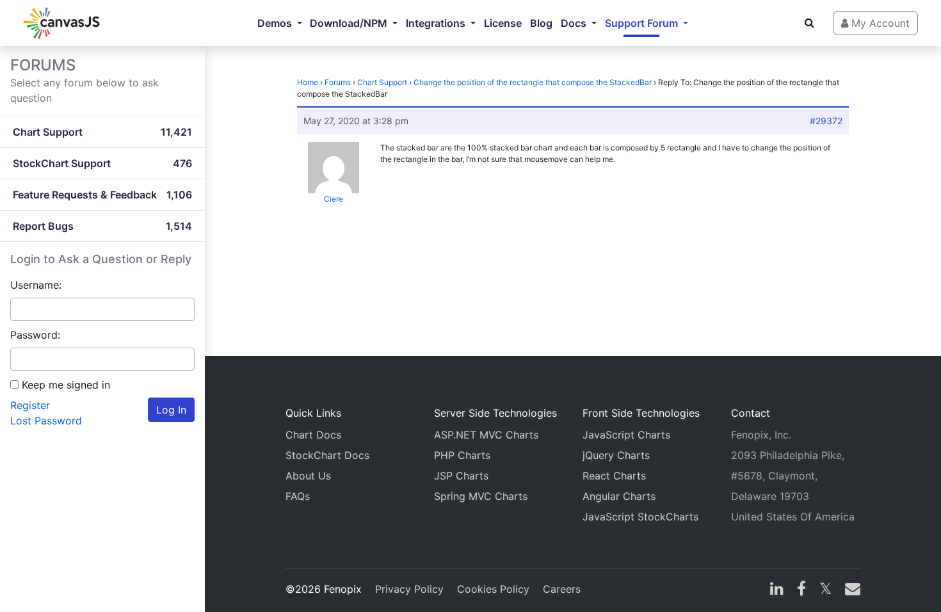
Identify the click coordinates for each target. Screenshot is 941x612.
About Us (308, 475)
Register (30, 405)
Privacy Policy (409, 589)
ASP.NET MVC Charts (486, 434)
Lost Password (46, 420)
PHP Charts (462, 455)
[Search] (809, 22)
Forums (338, 82)
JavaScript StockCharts (640, 516)
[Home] (61, 23)
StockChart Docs (327, 455)
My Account (879, 23)
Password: (35, 334)
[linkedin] (777, 590)
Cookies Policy (493, 589)
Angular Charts (619, 496)
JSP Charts (461, 475)
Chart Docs (313, 434)
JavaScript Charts (626, 434)
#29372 (826, 120)
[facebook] (801, 590)
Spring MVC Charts (480, 496)
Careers (562, 589)
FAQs (298, 496)
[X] (825, 590)
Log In (171, 409)
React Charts (614, 475)
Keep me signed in (66, 384)
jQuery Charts (616, 455)
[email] (850, 590)
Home (307, 82)
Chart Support (382, 82)
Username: (35, 284)
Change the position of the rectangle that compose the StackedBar (533, 82)
